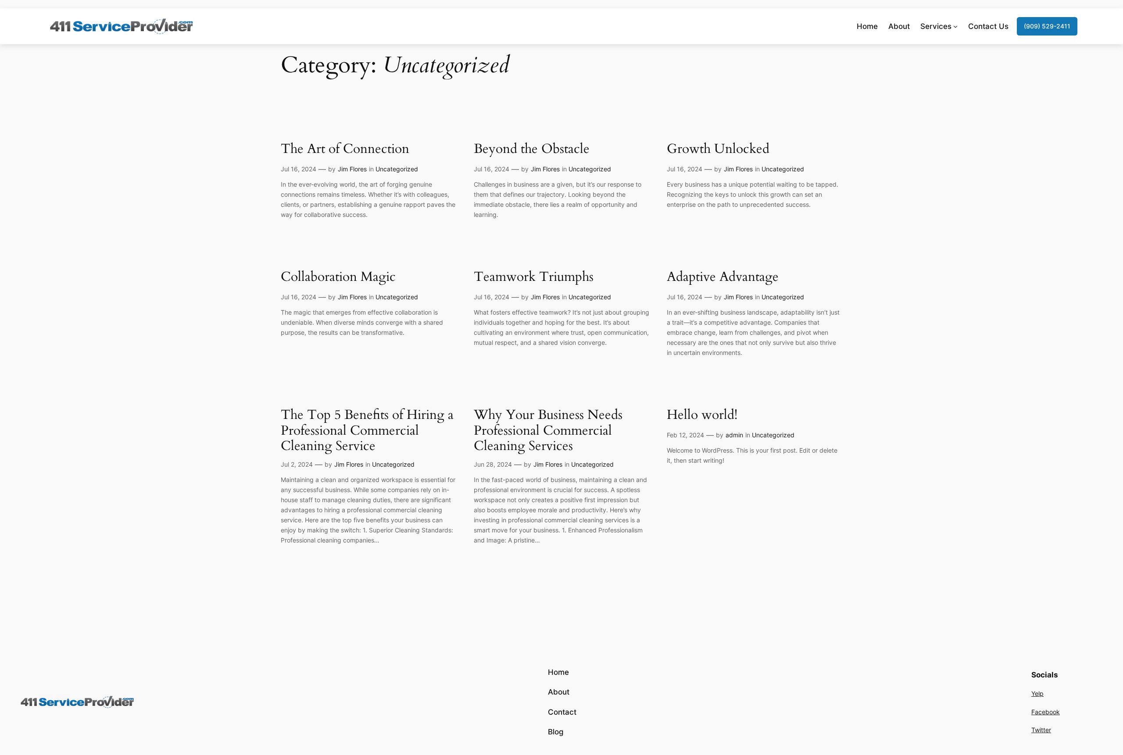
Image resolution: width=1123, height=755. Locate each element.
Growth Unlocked (718, 149)
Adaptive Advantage (723, 277)
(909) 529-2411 (1047, 26)
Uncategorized (397, 169)
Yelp (1037, 693)
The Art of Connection (345, 149)
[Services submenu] (955, 26)
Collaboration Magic (338, 277)
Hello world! (702, 415)
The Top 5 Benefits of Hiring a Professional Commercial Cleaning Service (367, 431)
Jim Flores (352, 169)
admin (734, 435)
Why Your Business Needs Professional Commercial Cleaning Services (548, 431)
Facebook (1045, 712)
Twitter (1041, 730)
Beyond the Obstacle (532, 149)
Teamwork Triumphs (534, 277)
